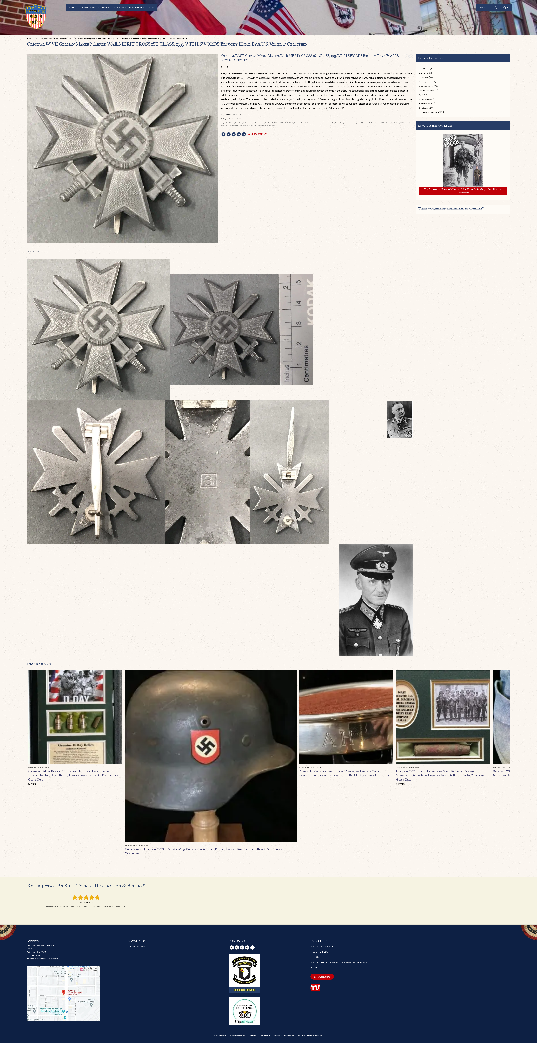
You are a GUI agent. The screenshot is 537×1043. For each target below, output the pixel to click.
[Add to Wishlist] (120, 768)
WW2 (223, 125)
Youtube (247, 947)
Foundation (135, 7)
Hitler (337, 123)
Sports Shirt (395, 123)
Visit (71, 7)
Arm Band (238, 123)
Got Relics (118, 7)
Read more (292, 675)
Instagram (252, 947)
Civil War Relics (424, 77)
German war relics (328, 123)
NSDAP (382, 123)
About (82, 7)
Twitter (228, 134)
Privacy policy (264, 1035)
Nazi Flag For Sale (364, 123)
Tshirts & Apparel (424, 108)
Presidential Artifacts (425, 99)
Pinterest (238, 134)
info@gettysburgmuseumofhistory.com (42, 958)
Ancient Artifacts (424, 69)
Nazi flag (354, 123)
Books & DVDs (423, 73)
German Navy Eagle (313, 123)
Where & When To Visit (322, 946)
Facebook (223, 134)
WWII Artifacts (236, 125)
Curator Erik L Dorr (320, 952)
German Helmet (300, 123)
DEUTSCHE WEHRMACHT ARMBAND (279, 123)
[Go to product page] (75, 717)
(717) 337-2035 (33, 955)
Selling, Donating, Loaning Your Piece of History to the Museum (339, 962)
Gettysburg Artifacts (425, 82)
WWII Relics (271, 125)
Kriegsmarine (345, 123)
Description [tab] (33, 251)
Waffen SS (406, 123)
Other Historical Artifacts (427, 90)
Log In (150, 7)
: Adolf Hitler (229, 123)
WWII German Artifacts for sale (254, 125)
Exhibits (94, 7)
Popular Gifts (423, 95)
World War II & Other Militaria (240, 119)
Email (244, 134)
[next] (411, 56)
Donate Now (322, 976)
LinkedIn (233, 134)
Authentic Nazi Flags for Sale (253, 123)
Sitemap (252, 1035)
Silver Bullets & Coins (425, 103)
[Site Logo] (35, 16)
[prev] (407, 56)
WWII (228, 125)
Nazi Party (375, 123)
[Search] (496, 7)
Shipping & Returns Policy (284, 1035)
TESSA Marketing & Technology (310, 1035)
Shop (104, 7)
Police (388, 123)
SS (401, 123)
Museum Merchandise (426, 86)
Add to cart (117, 675)
